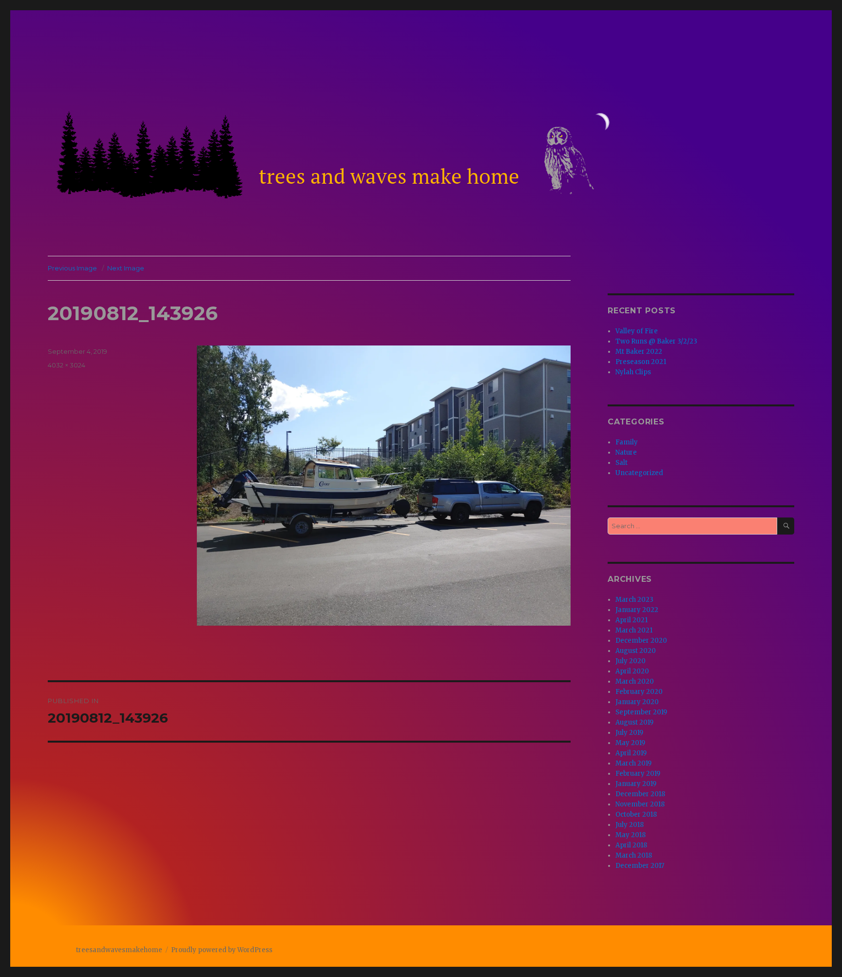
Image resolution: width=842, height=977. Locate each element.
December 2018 (640, 794)
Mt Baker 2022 (638, 351)
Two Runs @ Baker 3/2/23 (656, 341)
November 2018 (640, 804)
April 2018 (631, 845)
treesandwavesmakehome (119, 950)
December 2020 (641, 640)
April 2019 (631, 753)
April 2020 (632, 671)
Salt (621, 463)
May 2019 (630, 743)
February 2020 (639, 692)
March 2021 (633, 630)
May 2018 (630, 835)
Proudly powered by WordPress (221, 950)
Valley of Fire (636, 331)
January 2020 (637, 702)
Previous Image (72, 268)
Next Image (125, 268)
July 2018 (629, 825)
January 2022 (636, 610)
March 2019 (633, 763)
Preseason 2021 (640, 362)
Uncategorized (639, 473)
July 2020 (630, 661)
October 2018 (636, 814)
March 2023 (634, 599)
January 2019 (635, 784)
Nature (626, 452)
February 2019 (637, 773)
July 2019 (629, 732)
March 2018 (633, 855)
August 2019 (634, 722)
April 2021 (631, 620)
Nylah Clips (633, 372)
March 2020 (634, 681)
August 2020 (635, 651)
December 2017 (639, 866)
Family (626, 442)
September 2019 (641, 712)
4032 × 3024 (66, 365)
